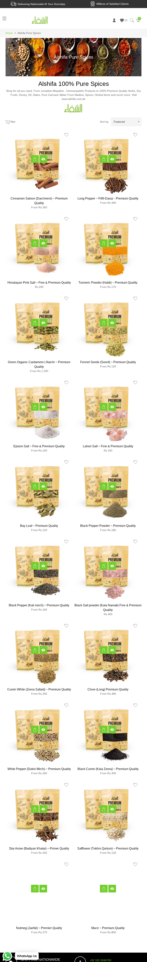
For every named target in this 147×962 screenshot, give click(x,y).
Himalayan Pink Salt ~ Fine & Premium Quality (39, 282)
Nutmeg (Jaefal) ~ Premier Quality (39, 928)
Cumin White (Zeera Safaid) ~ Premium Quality (39, 689)
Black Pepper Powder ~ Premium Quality (108, 525)
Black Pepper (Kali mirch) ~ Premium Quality (39, 605)
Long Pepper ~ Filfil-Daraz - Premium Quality (108, 198)
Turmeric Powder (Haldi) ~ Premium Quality (107, 282)
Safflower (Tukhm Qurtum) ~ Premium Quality (108, 848)
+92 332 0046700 (100, 960)
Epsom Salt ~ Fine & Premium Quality (39, 446)
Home (9, 32)
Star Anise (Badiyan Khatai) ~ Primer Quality (39, 848)
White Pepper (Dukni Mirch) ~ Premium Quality (39, 769)
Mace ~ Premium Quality (108, 928)
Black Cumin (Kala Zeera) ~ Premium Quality (108, 769)
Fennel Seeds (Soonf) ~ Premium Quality (108, 362)
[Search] (131, 20)
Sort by (104, 121)
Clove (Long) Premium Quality (107, 689)
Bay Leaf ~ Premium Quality (39, 525)
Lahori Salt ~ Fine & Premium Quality (108, 446)
